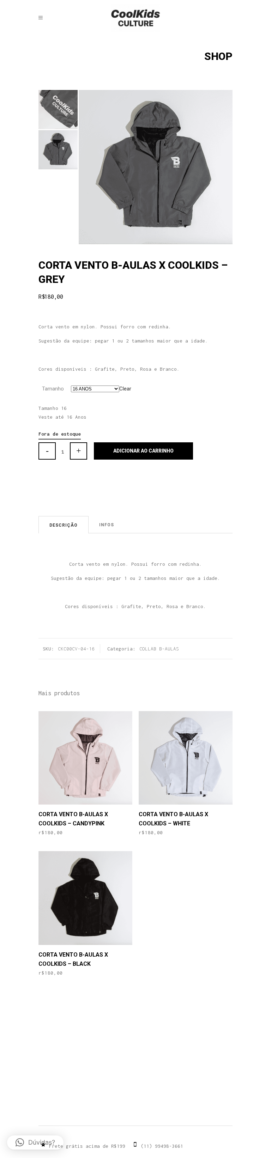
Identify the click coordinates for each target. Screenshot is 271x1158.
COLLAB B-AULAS (159, 648)
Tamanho (53, 389)
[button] (35, 1142)
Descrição (63, 525)
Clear (125, 389)
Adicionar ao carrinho (143, 451)
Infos (106, 524)
